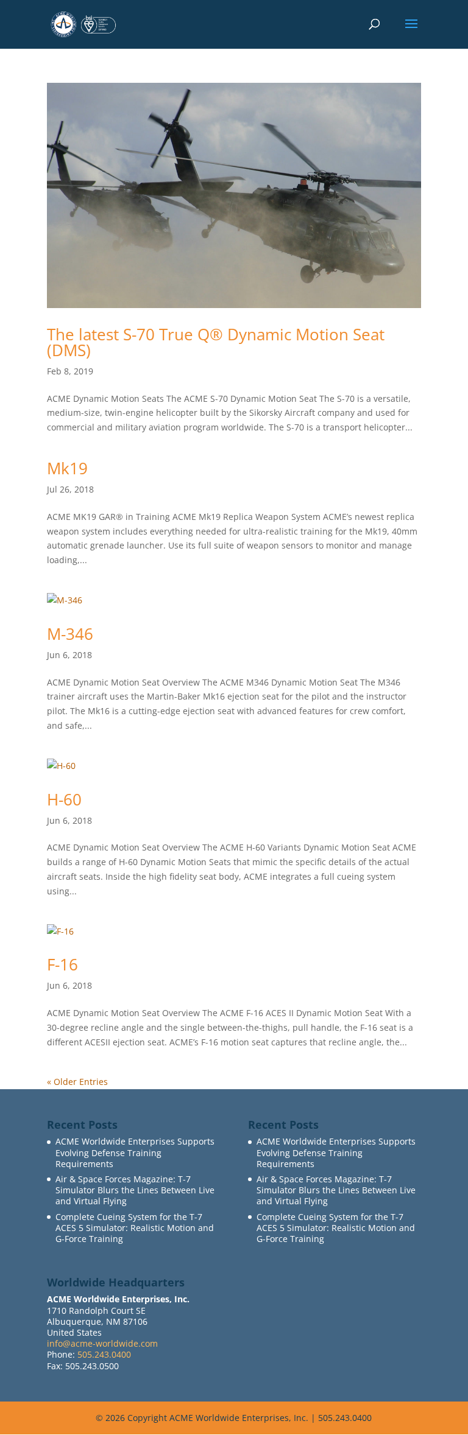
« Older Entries (77, 1081)
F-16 (62, 964)
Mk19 (67, 468)
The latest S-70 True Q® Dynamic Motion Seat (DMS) (216, 342)
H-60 (64, 799)
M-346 (70, 634)
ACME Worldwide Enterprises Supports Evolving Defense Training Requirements (134, 1152)
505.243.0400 (104, 1354)
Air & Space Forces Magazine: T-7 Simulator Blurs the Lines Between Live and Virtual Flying (134, 1190)
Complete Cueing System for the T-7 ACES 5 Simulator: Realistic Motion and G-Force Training (134, 1227)
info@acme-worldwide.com (102, 1343)
